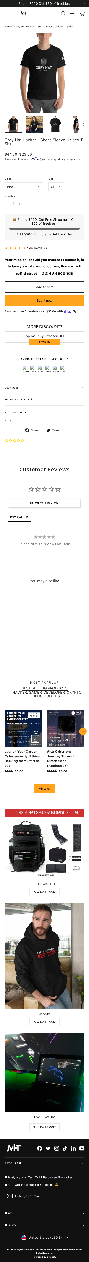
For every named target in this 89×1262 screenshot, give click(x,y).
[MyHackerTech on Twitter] (48, 1148)
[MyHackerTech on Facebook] (39, 1148)
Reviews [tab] (16, 517)
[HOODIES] (44, 956)
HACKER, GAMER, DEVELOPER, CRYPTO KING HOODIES (46, 694)
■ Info (8, 1213)
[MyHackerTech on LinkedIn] (73, 1148)
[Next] (83, 731)
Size (51, 179)
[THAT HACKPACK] (44, 843)
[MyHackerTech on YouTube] (81, 1148)
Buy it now (44, 300)
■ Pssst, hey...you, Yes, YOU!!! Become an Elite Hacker (39, 1177)
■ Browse (11, 1225)
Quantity (10, 196)
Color (8, 179)
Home (8, 26)
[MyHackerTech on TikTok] (65, 1148)
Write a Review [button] (46, 503)
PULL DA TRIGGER (44, 891)
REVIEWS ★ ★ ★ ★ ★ (19, 399)
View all (44, 789)
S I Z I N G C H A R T (17, 412)
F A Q (8, 420)
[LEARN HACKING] (44, 1072)
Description (12, 387)
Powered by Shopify (44, 1256)
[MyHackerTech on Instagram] (56, 1148)
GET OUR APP (13, 1163)
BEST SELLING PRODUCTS (45, 688)
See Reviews (37, 248)
